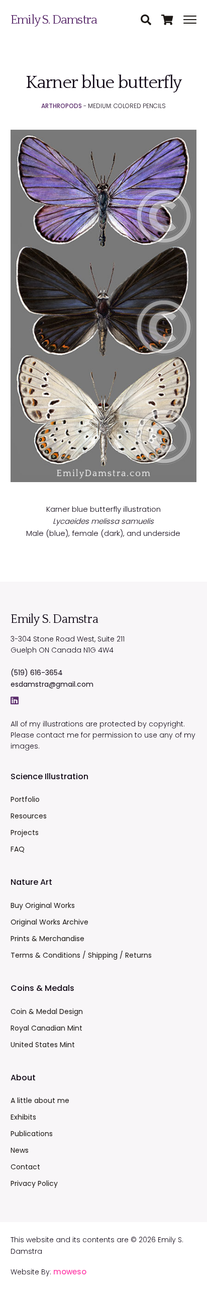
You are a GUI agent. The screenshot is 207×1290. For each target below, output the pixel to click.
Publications (32, 1134)
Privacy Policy (34, 1183)
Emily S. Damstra (53, 20)
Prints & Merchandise (47, 939)
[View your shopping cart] (172, 20)
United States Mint (43, 1045)
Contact (25, 1167)
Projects (25, 832)
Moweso (69, 1271)
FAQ (18, 849)
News (20, 1150)
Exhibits (23, 1117)
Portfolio (25, 799)
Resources (29, 816)
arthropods (61, 106)
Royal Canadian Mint (46, 1028)
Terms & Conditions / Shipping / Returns (81, 955)
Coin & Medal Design (47, 1011)
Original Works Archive (49, 922)
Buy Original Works (43, 905)
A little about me (40, 1100)
